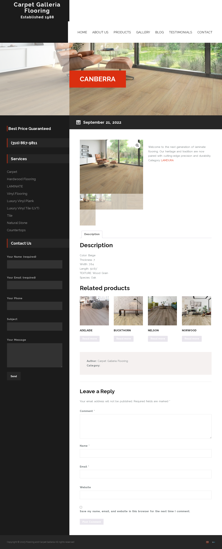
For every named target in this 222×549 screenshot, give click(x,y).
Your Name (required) (21, 256)
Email (84, 466)
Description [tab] (92, 234)
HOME (82, 32)
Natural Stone (17, 222)
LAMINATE (15, 186)
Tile (9, 215)
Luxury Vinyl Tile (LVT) (23, 208)
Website (85, 487)
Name (84, 445)
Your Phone (14, 298)
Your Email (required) (21, 277)
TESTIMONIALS (180, 32)
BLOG (159, 32)
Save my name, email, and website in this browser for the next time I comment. (135, 511)
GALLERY (143, 32)
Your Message (16, 339)
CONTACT (204, 32)
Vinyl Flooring (17, 193)
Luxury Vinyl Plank (20, 201)
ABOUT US (100, 32)
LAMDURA (167, 160)
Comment (87, 411)
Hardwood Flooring (21, 179)
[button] (137, 145)
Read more (89, 338)
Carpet (12, 171)
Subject (12, 319)
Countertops (16, 230)
